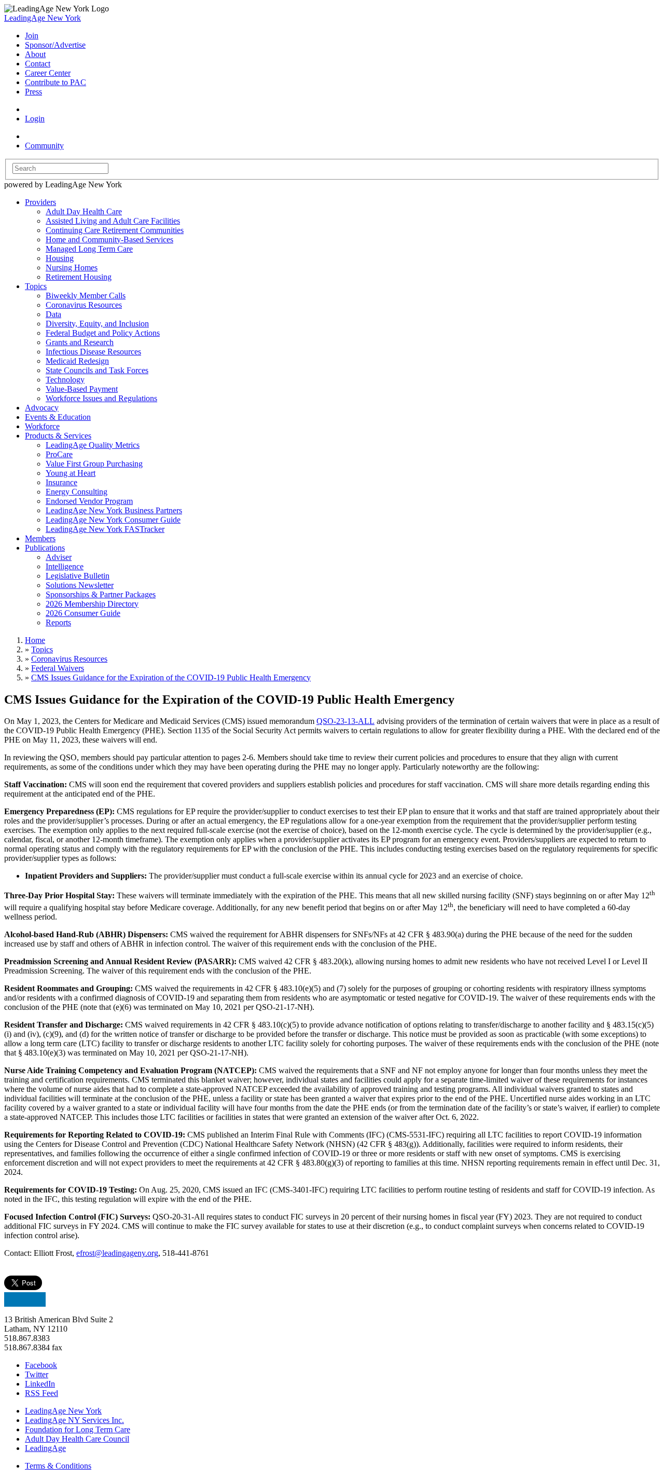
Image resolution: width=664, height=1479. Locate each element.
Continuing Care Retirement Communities (115, 230)
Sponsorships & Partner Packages (101, 594)
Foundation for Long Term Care (77, 1429)
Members (40, 538)
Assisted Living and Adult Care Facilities (113, 220)
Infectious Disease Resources (93, 351)
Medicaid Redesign (77, 361)
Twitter (36, 1374)
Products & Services (58, 435)
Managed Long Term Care (89, 248)
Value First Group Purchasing (94, 463)
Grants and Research (80, 342)
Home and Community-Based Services (109, 239)
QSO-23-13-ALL (345, 721)
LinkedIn (40, 1383)
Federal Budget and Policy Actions (103, 332)
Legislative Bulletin (77, 575)
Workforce (42, 426)
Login (35, 118)
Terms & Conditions (58, 1465)
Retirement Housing (79, 276)
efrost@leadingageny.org (117, 1253)
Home (35, 640)
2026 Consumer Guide (83, 613)
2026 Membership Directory (92, 603)
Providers (40, 202)
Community (44, 145)
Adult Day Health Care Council (77, 1438)
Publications (45, 547)
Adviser (59, 557)
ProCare (59, 454)
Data (53, 314)
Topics (36, 286)
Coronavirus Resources (84, 304)
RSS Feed (41, 1393)
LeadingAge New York (42, 17)
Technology (65, 379)
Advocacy (42, 407)
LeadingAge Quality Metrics (93, 445)
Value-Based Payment (82, 389)
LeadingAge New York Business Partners (114, 510)
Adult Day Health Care (84, 211)
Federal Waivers (57, 668)
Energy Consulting (76, 491)
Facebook (41, 1365)
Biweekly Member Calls (86, 295)
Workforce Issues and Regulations (101, 398)
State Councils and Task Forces (97, 370)
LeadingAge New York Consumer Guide (113, 519)
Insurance (61, 482)
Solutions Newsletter (80, 585)
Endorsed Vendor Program (89, 501)
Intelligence (65, 566)
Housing (60, 258)
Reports (58, 622)
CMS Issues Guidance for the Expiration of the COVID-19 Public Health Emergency (171, 677)
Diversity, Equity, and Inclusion (97, 323)
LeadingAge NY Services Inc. (74, 1420)
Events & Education (58, 417)
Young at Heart (70, 473)
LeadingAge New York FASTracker (105, 529)
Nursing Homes (72, 267)
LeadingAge (45, 1448)
